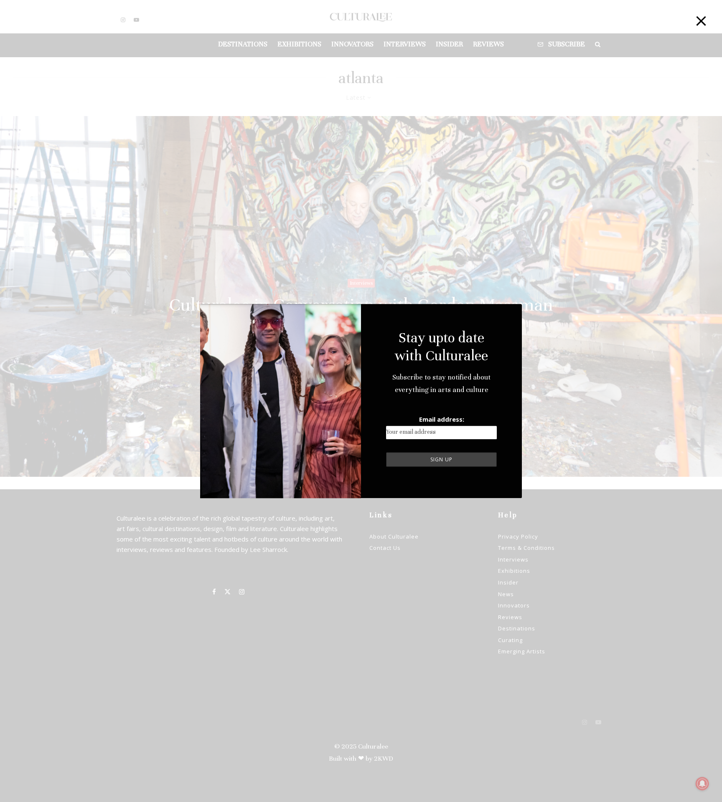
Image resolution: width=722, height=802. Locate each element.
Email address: (441, 419)
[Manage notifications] (702, 783)
